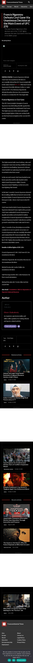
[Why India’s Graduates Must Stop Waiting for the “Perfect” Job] (16, 601)
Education (7, 547)
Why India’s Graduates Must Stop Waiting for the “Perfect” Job (14, 609)
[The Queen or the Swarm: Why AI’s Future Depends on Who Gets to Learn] (16, 535)
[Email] (18, 326)
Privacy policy (21, 660)
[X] (9, 71)
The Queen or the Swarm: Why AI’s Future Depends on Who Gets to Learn (16, 543)
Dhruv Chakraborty (11, 312)
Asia (5, 379)
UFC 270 (17, 85)
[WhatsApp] (18, 71)
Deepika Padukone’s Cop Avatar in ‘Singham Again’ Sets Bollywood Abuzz (16, 488)
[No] (31, 656)
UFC (4, 340)
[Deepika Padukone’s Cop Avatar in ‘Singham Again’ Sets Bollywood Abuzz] (16, 479)
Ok (9, 660)
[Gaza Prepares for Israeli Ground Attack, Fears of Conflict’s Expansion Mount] (16, 455)
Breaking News (6, 40)
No (14, 660)
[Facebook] (5, 71)
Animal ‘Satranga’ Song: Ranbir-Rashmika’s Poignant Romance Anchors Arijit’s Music (13, 375)
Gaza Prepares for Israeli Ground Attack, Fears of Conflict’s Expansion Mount (15, 464)
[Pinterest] (13, 71)
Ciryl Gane (10, 338)
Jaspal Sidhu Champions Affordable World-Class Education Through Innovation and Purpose (15, 520)
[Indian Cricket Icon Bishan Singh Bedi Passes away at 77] (16, 390)
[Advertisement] (16, 141)
